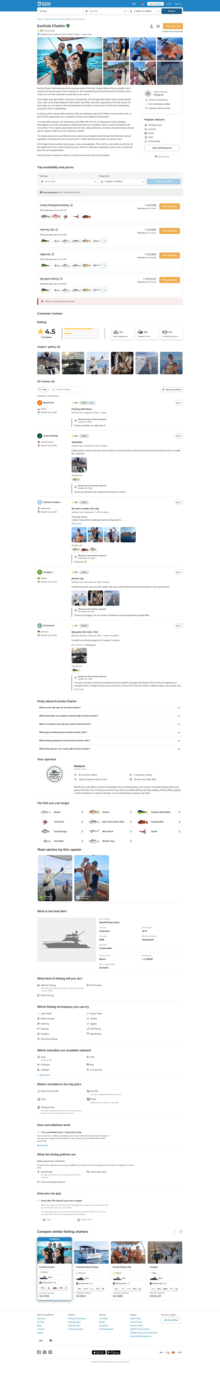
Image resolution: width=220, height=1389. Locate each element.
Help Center (135, 1318)
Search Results (65, 19)
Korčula (54, 19)
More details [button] (42, 1145)
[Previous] (175, 1232)
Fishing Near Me (75, 1329)
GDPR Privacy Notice (140, 1329)
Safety (40, 1333)
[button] (110, 211)
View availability (169, 206)
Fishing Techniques (77, 1318)
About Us (41, 1318)
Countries (103, 1318)
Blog (39, 1326)
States (102, 1322)
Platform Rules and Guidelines (144, 1333)
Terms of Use (136, 1322)
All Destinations (106, 1329)
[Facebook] (39, 1352)
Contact (40, 1329)
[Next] (181, 1232)
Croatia (46, 19)
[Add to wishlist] (158, 26)
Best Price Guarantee (174, 31)
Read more (77, 523)
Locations (103, 1326)
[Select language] (142, 4)
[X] (44, 1352)
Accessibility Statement (140, 1336)
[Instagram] (50, 1352)
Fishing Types (74, 1322)
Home (39, 19)
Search (171, 11)
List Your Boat (155, 4)
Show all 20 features (162, 148)
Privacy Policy (136, 1326)
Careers (40, 1322)
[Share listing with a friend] (151, 26)
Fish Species (74, 1326)
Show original (91, 645)
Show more (45, 1075)
